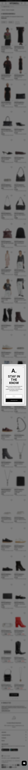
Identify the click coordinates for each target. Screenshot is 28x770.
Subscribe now (14, 400)
